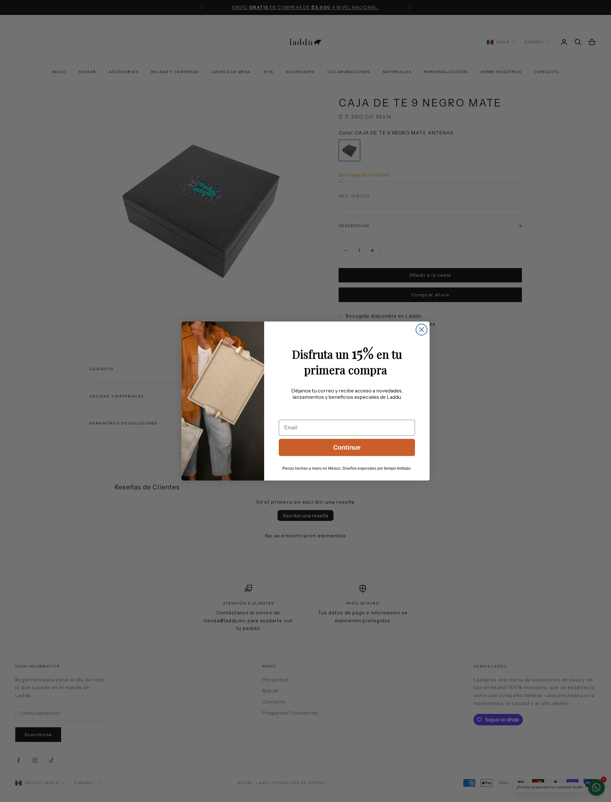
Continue (347, 447)
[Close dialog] (421, 329)
